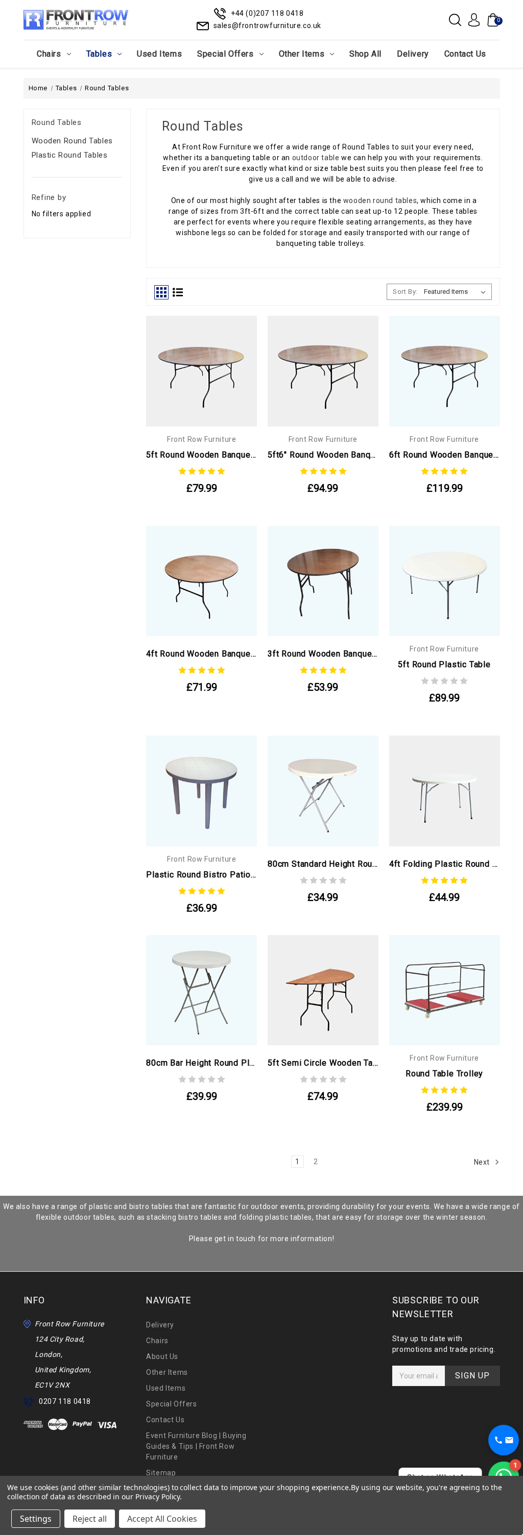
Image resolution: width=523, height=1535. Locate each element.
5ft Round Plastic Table (444, 664)
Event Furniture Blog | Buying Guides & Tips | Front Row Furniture (196, 1446)
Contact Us (465, 54)
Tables (99, 54)
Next (483, 1162)
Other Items (302, 54)
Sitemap (161, 1473)
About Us (162, 1356)
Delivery (413, 54)
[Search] (455, 20)
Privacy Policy (157, 1496)
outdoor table (316, 158)
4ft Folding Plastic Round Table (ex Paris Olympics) (444, 864)
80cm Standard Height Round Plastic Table (323, 864)
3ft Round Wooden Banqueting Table (323, 654)
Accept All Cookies (162, 1518)
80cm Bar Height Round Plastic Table (201, 1063)
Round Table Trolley (444, 1073)
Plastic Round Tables (70, 155)
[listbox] (456, 291)
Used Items (159, 54)
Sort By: (405, 291)
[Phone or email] (503, 1440)
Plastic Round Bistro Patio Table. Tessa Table (201, 874)
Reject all (90, 1518)
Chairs (49, 54)
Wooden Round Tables (72, 140)
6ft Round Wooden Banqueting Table (444, 455)
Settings (36, 1518)
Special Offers (225, 54)
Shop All (365, 54)
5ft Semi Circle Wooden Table (323, 1063)
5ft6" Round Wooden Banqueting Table (323, 455)
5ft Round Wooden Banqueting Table (201, 455)
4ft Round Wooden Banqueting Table (201, 654)
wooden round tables (380, 200)
